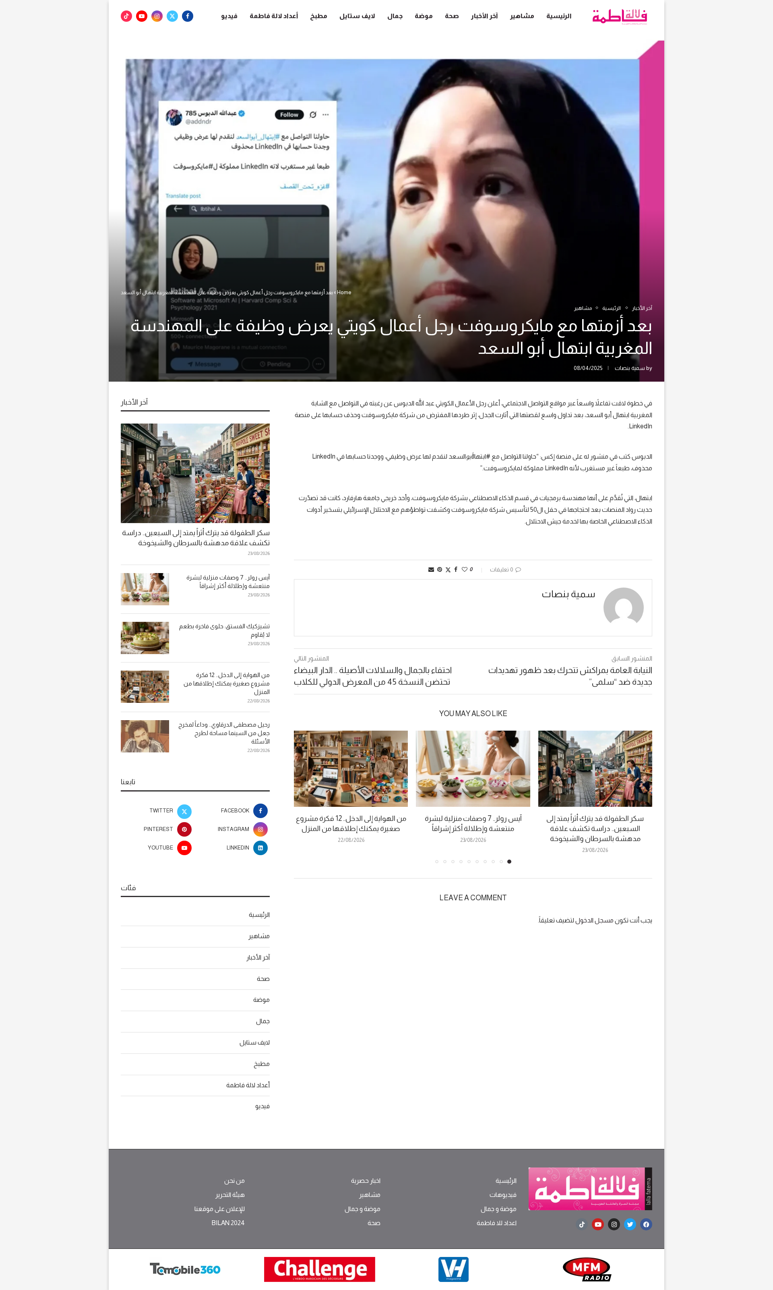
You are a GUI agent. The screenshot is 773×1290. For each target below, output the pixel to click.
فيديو (229, 15)
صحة (452, 15)
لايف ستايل (357, 15)
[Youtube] (141, 16)
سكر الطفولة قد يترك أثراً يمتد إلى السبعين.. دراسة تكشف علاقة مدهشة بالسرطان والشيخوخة (595, 828)
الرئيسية (559, 15)
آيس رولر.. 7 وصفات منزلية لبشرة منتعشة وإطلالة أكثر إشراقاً (228, 581)
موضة (424, 15)
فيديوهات (503, 1195)
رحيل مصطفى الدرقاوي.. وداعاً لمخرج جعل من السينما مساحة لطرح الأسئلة (224, 733)
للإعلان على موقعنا (219, 1209)
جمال (395, 15)
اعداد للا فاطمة (497, 1223)
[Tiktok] (126, 16)
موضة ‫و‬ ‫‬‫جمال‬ (499, 1209)
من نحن (234, 1181)
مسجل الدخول (594, 920)
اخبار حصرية (365, 1181)
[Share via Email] (431, 569)
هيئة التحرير (230, 1195)
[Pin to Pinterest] (439, 569)
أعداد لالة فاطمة (274, 15)
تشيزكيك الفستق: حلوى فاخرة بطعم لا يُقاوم (224, 630)
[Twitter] (172, 16)
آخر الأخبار (484, 15)
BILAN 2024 (228, 1223)
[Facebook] (187, 16)
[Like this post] (464, 569)
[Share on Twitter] (448, 569)
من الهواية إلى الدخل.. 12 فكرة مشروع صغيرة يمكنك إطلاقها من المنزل (227, 683)
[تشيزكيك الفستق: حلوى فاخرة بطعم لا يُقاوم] (145, 638)
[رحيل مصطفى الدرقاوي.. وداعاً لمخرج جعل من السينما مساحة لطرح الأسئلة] (145, 736)
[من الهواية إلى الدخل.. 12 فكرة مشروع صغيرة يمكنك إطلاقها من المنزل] (351, 769)
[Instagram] (157, 16)
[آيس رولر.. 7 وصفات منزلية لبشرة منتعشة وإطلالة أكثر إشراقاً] (473, 769)
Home (344, 292)
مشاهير (522, 15)
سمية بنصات (630, 368)
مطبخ (318, 15)
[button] (305, 797)
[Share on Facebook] (455, 569)
